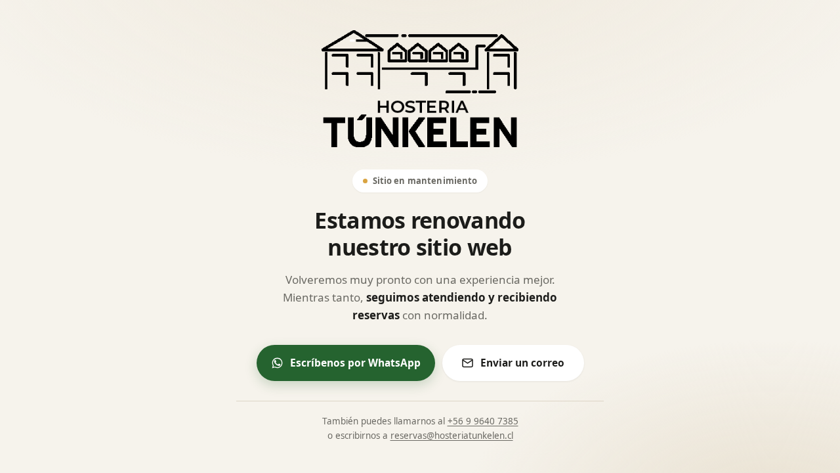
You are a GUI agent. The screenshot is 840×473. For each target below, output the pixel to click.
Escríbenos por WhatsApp (355, 362)
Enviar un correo (522, 362)
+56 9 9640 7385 (483, 421)
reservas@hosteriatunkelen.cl (451, 435)
